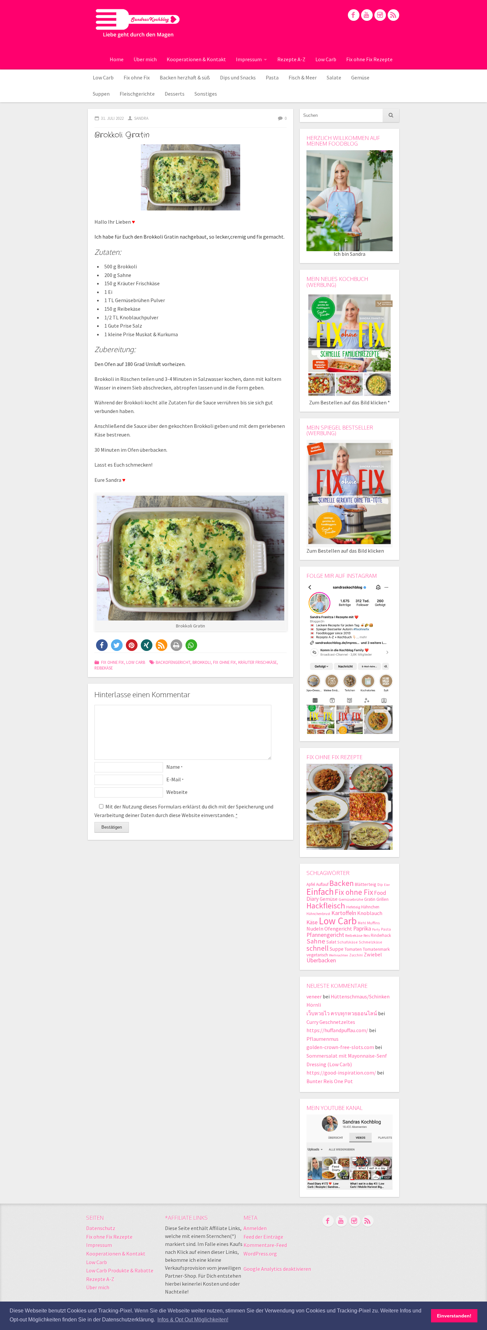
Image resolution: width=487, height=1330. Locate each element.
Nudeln (314, 928)
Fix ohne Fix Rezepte (369, 59)
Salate (334, 77)
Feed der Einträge (263, 1236)
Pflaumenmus (322, 1038)
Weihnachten (338, 955)
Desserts (175, 93)
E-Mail (175, 779)
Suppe (337, 949)
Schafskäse (347, 942)
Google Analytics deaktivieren (277, 1268)
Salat (331, 942)
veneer (314, 996)
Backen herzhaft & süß (185, 77)
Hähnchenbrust (318, 913)
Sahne (315, 941)
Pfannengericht (325, 935)
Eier (387, 885)
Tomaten (353, 949)
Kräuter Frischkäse (257, 662)
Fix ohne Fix (137, 77)
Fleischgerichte (137, 93)
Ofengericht (338, 928)
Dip (380, 884)
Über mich (145, 59)
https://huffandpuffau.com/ (337, 1030)
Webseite (177, 792)
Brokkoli (201, 662)
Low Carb (325, 59)
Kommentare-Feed (265, 1245)
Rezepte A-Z (291, 59)
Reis (366, 935)
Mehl (362, 922)
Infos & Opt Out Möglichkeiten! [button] (192, 1319)
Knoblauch (369, 913)
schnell (317, 948)
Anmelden (255, 1228)
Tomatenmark (376, 949)
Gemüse (360, 77)
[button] (102, 645)
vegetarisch (317, 955)
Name (174, 766)
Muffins (373, 922)
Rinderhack (381, 935)
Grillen (382, 899)
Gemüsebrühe (351, 899)
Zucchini (356, 955)
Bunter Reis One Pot (329, 1081)
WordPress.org (260, 1253)
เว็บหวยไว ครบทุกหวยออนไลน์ (341, 1013)
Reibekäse (103, 667)
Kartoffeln (343, 913)
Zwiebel (373, 954)
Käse (312, 922)
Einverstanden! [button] (454, 1315)
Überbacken (321, 960)
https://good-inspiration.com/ (341, 1072)
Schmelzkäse (370, 942)
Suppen (101, 93)
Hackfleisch (325, 905)
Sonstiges (205, 93)
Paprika (362, 928)
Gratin (369, 899)
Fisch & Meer (303, 77)
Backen (341, 883)
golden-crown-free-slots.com (340, 1047)
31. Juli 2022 (112, 118)
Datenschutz (100, 1228)
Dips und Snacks (238, 77)
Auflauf (322, 884)
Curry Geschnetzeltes (330, 1022)
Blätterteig (365, 884)
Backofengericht (173, 662)
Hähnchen (370, 907)
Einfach (320, 891)
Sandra (141, 118)
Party (376, 929)
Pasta (272, 77)
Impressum (249, 59)
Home (117, 59)
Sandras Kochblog (137, 23)
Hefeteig (353, 906)
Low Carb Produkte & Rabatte (119, 1270)
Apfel (310, 884)
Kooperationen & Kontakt (196, 59)
